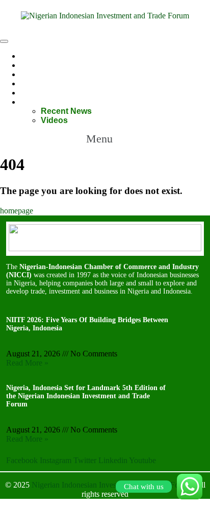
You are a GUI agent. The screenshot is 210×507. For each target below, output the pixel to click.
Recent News (66, 111)
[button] (104, 138)
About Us (38, 65)
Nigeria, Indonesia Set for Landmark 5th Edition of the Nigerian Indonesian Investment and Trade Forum (86, 396)
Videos (54, 120)
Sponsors (39, 74)
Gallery (33, 83)
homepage (16, 210)
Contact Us (42, 92)
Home (31, 56)
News (31, 102)
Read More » (27, 362)
